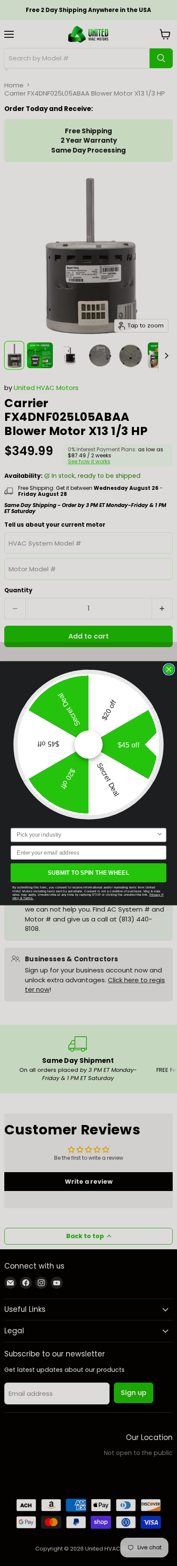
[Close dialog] (169, 669)
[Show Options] (159, 834)
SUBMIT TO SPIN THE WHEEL (88, 872)
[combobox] (86, 834)
